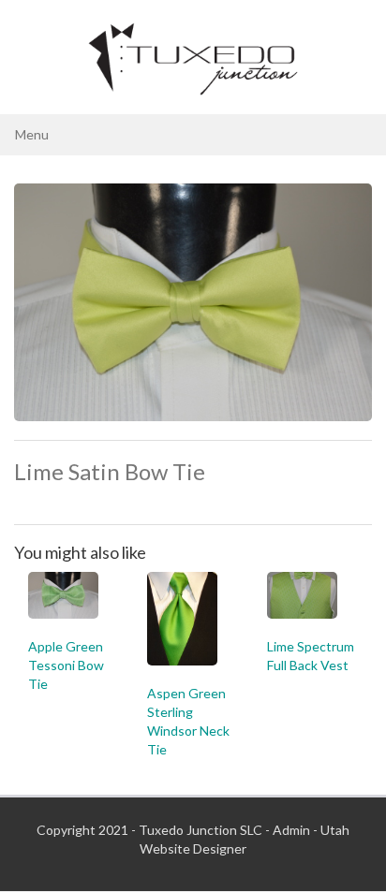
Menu (32, 134)
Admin (291, 830)
